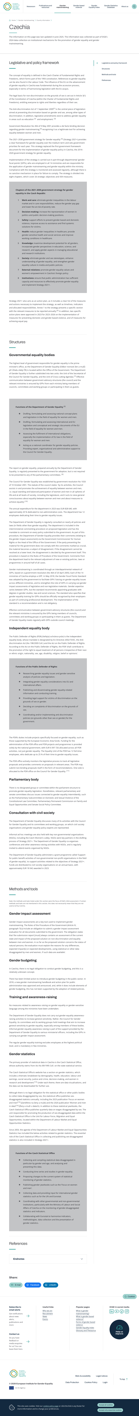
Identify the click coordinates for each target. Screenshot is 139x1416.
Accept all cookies (106, 1405)
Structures (106, 69)
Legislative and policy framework (114, 63)
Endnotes (18, 1259)
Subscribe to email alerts (15, 1308)
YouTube (117, 1311)
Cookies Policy (90, 1382)
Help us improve (119, 1333)
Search (134, 6)
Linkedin (112, 1311)
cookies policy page (50, 1406)
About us (124, 6)
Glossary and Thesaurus (86, 1330)
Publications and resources (45, 6)
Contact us (14, 1334)
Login (105, 1382)
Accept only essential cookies (110, 1410)
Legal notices (102, 1376)
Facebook (122, 1311)
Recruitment (48, 1313)
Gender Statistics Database (111, 6)
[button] (16, 1285)
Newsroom (31, 6)
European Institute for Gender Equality (11, 6)
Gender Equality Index (94, 6)
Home (14, 20)
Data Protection (72, 1382)
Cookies (131, 1296)
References (106, 80)
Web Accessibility (83, 1376)
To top (122, 1379)
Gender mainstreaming (62, 6)
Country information (43, 20)
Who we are (47, 1311)
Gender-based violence (78, 6)
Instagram (127, 1311)
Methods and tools (109, 74)
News (45, 1316)
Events (45, 1319)
